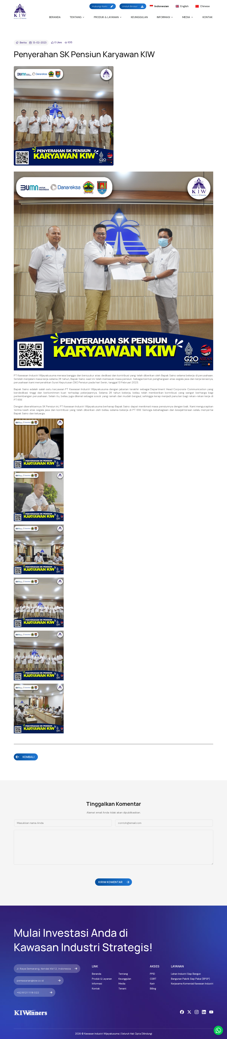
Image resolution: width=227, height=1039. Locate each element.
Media (186, 17)
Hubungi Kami (99, 6)
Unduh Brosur (130, 6)
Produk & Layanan (106, 17)
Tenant (122, 988)
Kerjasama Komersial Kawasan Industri (192, 983)
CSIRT (153, 978)
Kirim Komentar (110, 882)
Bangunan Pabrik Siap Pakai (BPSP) (190, 978)
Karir (152, 983)
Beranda (55, 17)
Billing (153, 988)
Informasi (163, 17)
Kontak (208, 17)
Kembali (29, 757)
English (184, 6)
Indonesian (161, 6)
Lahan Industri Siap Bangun (186, 973)
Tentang (75, 17)
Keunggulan (139, 17)
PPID (152, 973)
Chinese (205, 6)
